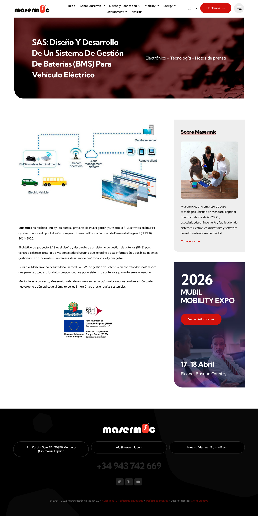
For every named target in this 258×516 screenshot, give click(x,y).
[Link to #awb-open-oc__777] (239, 8)
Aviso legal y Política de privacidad (122, 500)
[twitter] (129, 481)
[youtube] (138, 481)
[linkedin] (120, 481)
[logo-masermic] (32, 6)
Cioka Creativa (199, 500)
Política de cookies (157, 500)
